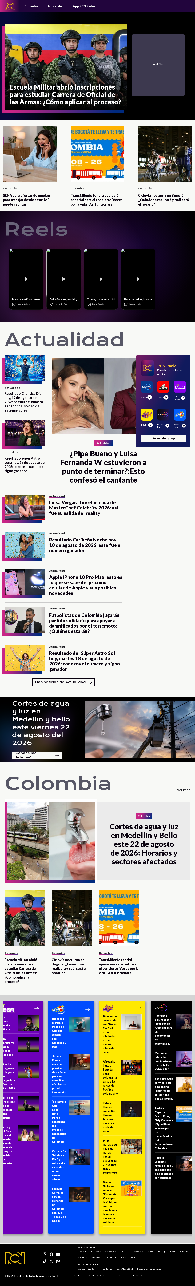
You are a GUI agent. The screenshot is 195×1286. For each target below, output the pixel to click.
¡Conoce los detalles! (25, 755)
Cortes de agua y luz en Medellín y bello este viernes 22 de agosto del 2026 (41, 723)
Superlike (96, 1257)
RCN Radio (96, 1251)
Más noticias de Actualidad (60, 682)
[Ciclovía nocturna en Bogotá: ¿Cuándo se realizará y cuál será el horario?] (165, 154)
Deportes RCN (137, 1251)
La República (110, 1257)
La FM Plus (82, 1257)
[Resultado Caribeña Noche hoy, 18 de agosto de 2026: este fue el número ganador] (25, 545)
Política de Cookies (142, 1276)
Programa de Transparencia (149, 1269)
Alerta (151, 1251)
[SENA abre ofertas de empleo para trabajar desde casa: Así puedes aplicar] (30, 154)
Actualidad (55, 6)
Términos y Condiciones (74, 1276)
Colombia (31, 6)
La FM (123, 1251)
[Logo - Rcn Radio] (10, 6)
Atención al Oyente (86, 1269)
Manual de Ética (106, 1269)
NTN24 (123, 1257)
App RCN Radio (84, 6)
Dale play (160, 438)
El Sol (172, 1251)
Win (133, 1257)
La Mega (162, 1251)
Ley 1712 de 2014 (125, 1269)
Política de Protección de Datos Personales (109, 1276)
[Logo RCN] (15, 1258)
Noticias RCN (111, 1251)
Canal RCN (82, 1251)
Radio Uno (183, 1251)
